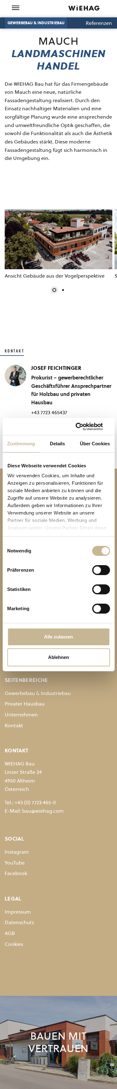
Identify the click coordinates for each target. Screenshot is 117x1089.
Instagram (17, 851)
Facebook (16, 873)
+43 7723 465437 (49, 412)
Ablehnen (58, 657)
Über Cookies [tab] (95, 443)
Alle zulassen (58, 636)
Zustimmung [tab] (21, 443)
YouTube (15, 862)
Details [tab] (57, 443)
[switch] (101, 570)
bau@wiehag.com (43, 810)
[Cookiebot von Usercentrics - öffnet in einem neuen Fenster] (83, 427)
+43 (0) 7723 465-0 (35, 802)
